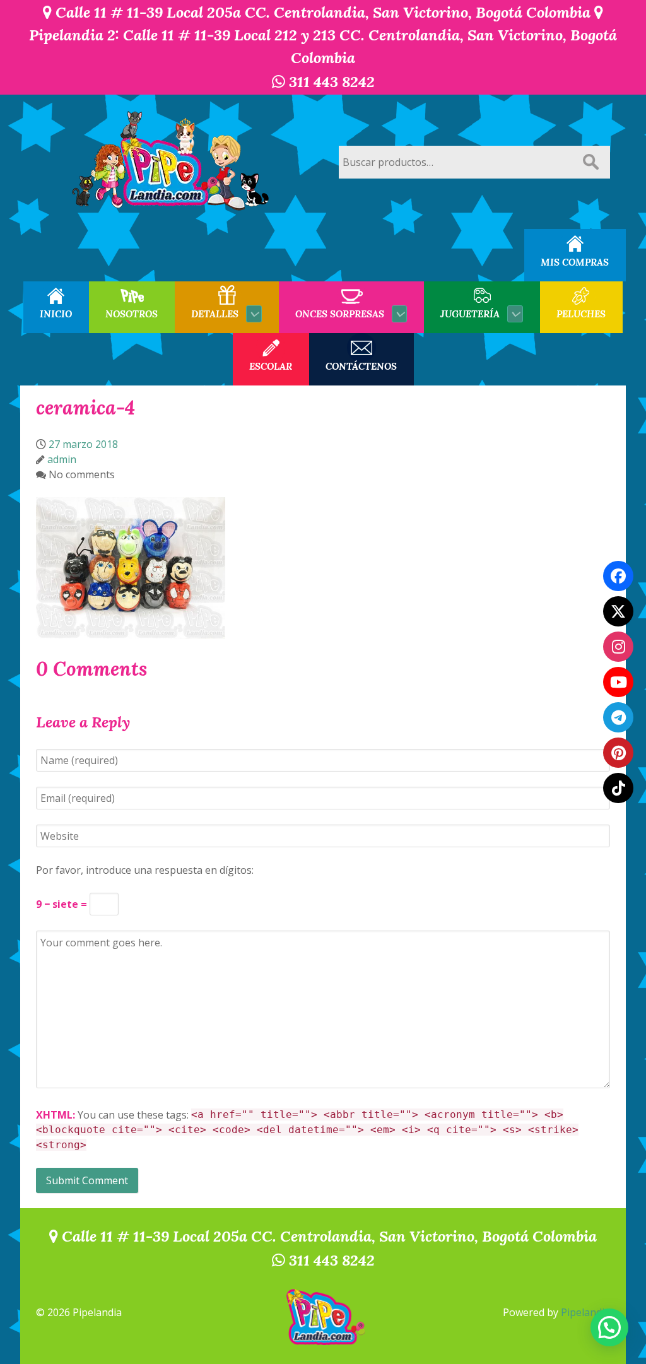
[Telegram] (618, 717)
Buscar (590, 162)
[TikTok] (618, 788)
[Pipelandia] (171, 161)
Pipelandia (585, 1312)
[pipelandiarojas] (618, 682)
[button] (609, 1327)
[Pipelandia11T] (618, 611)
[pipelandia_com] (618, 647)
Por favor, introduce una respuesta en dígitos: (145, 870)
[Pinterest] (618, 753)
